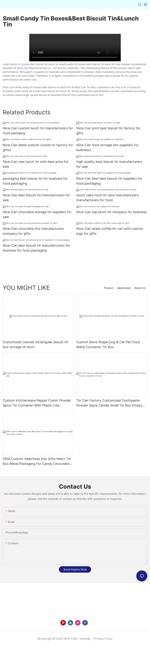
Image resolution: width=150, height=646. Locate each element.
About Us (139, 287)
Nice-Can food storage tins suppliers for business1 (107, 147)
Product (108, 287)
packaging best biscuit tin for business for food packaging (35, 181)
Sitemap (85, 638)
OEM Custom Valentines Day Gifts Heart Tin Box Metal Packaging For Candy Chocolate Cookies (37, 461)
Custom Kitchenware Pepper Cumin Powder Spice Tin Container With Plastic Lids (37, 402)
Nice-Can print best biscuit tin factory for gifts (108, 130)
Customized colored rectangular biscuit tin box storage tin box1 (35, 344)
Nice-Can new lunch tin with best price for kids (36, 164)
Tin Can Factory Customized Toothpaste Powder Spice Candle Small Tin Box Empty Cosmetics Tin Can (109, 403)
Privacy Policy (103, 638)
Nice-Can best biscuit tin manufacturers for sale (36, 197)
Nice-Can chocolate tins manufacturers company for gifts (33, 231)
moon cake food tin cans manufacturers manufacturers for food (107, 197)
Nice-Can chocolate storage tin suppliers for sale (37, 214)
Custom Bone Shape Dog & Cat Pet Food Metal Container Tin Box (108, 344)
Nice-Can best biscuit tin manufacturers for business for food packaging (36, 248)
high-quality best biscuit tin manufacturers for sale (109, 164)
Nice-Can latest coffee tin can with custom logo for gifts (109, 231)
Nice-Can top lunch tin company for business (111, 212)
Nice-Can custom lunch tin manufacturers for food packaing (38, 130)
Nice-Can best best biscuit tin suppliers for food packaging (109, 181)
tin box (22, 64)
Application (124, 287)
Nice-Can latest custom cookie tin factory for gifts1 (38, 147)
